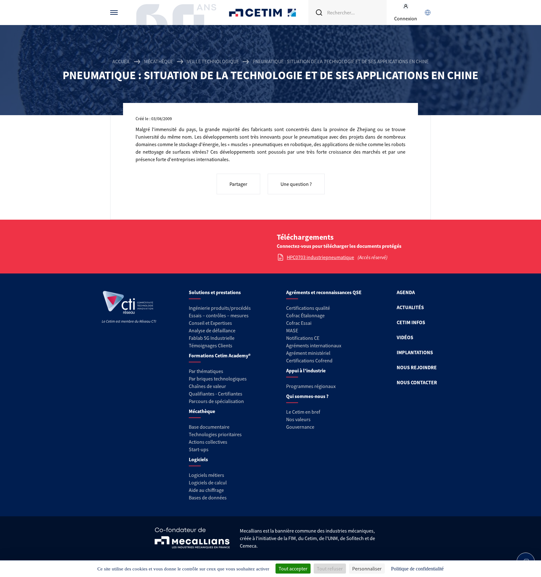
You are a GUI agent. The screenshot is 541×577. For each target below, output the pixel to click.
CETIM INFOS (411, 322)
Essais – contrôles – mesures (219, 315)
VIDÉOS (405, 337)
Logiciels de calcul (208, 482)
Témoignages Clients (210, 345)
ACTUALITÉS (410, 307)
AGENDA (406, 292)
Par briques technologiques (218, 378)
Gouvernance (300, 427)
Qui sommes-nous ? (307, 396)
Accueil (121, 61)
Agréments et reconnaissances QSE (324, 292)
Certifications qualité (308, 308)
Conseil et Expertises (210, 323)
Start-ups (199, 449)
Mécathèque (158, 61)
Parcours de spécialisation (216, 401)
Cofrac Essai (299, 323)
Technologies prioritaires (215, 434)
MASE (292, 330)
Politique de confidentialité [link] (417, 568)
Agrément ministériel (308, 353)
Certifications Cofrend (309, 360)
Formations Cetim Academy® (219, 355)
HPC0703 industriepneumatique (320, 257)
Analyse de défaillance (212, 330)
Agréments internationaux (313, 345)
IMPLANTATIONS (415, 352)
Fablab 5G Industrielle (211, 338)
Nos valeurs (298, 419)
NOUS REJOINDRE (417, 367)
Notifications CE (302, 338)
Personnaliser (367, 568)
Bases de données (208, 497)
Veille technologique (213, 61)
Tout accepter (293, 568)
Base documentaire (209, 427)
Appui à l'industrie (306, 370)
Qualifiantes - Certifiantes (215, 394)
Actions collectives (208, 442)
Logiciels (198, 459)
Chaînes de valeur (207, 386)
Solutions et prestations (215, 292)
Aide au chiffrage (206, 490)
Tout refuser (330, 568)
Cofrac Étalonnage (305, 315)
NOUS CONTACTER (417, 382)
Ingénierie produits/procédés (220, 308)
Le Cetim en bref (303, 412)
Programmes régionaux (311, 386)
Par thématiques (206, 371)
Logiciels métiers (206, 475)
